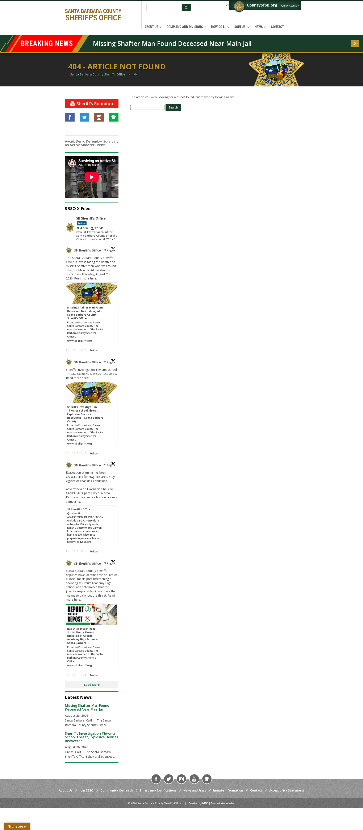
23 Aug (107, 465)
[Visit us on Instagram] (99, 117)
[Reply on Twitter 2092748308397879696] (68, 453)
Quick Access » (290, 5)
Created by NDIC (198, 803)
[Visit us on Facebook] (70, 117)
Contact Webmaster (223, 803)
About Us (65, 790)
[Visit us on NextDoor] (113, 117)
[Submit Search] (186, 7)
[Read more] (355, 43)
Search (173, 107)
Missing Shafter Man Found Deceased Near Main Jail (172, 43)
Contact (256, 790)
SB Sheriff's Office (87, 250)
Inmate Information (228, 790)
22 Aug (107, 563)
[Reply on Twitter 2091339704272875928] (68, 551)
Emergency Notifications (158, 790)
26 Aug (107, 362)
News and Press (194, 790)
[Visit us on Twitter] (84, 117)
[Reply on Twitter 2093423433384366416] (68, 350)
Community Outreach (117, 790)
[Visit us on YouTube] (194, 779)
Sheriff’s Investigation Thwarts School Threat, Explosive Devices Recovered (91, 737)
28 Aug (107, 250)
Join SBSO (86, 790)
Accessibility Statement (286, 790)
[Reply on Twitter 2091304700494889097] (68, 675)
